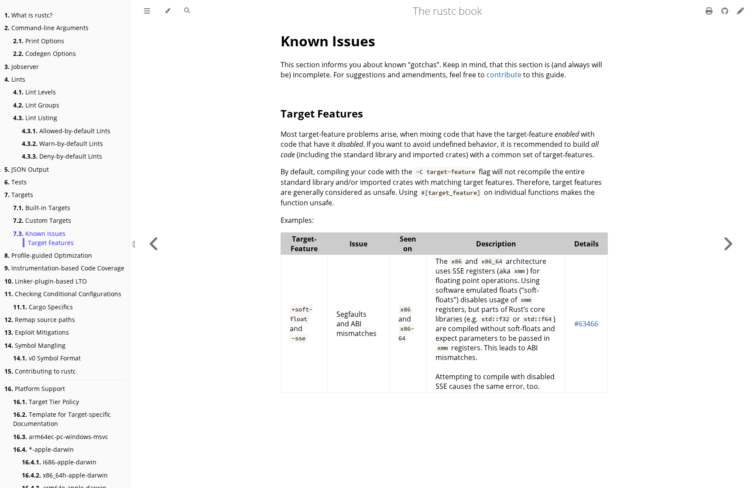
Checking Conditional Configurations (62, 294)
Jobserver (21, 66)
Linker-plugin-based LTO (45, 281)
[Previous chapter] (154, 244)
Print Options (38, 41)
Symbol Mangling (34, 345)
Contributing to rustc (40, 371)
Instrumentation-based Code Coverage (64, 268)
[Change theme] (167, 11)
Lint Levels (34, 92)
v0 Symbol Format (47, 358)
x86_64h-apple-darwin (65, 475)
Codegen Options (44, 53)
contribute (504, 75)
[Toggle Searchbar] (187, 11)
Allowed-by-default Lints (66, 131)
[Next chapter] (727, 244)
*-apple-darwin (43, 449)
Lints (14, 79)
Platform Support (34, 388)
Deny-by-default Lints (62, 156)
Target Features (51, 243)
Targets (18, 194)
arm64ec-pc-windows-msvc (60, 437)
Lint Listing (35, 118)
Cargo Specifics (43, 307)
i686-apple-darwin (59, 462)
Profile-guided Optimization (48, 255)
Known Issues (39, 233)
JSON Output (26, 169)
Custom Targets (42, 220)
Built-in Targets (41, 208)
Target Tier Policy (46, 402)
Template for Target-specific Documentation (62, 419)
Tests (15, 182)
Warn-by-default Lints (62, 143)
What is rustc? (28, 15)
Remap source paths (39, 319)
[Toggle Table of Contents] (147, 11)
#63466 (586, 324)
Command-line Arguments (46, 28)
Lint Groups (36, 105)
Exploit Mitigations (36, 332)
